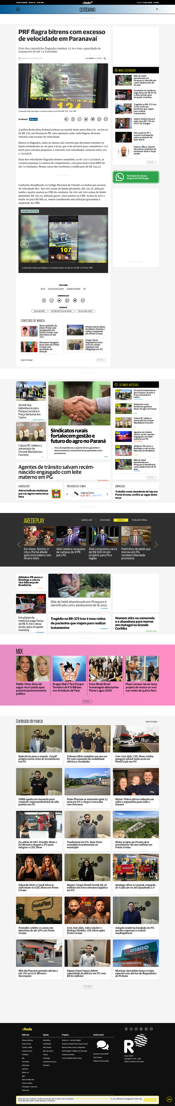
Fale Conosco (97, 1057)
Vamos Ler (25, 1072)
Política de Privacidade (101, 1061)
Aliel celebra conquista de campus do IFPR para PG (70, 552)
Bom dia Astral (48, 1051)
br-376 (43, 289)
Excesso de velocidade (56, 289)
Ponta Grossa (26, 1044)
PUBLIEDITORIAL (140, 520)
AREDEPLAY (34, 520)
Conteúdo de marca (49, 1062)
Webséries (25, 1090)
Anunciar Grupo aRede (101, 1054)
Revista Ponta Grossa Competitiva (73, 1047)
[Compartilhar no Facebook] (73, 119)
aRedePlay (46, 1040)
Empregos (46, 1058)
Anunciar (144, 2)
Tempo (45, 1054)
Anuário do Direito (68, 1054)
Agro (23, 1076)
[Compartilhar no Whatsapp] (99, 119)
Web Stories (47, 1047)
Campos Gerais (27, 1051)
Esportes (25, 1069)
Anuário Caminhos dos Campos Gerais (75, 1044)
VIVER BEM (105, 520)
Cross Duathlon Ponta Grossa (72, 1058)
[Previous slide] (67, 494)
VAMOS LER (86, 520)
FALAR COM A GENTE (85, 311)
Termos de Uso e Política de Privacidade (92, 1099)
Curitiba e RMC (27, 1047)
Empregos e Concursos (30, 1087)
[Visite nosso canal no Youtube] (136, 1029)
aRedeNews (47, 1044)
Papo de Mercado (28, 1080)
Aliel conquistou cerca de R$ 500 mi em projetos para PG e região (103, 554)
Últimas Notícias (27, 1040)
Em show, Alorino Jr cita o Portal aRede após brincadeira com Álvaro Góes (37, 554)
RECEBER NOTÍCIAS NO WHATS (61, 311)
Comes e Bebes (27, 1083)
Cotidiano (25, 1054)
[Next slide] (102, 244)
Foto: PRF (72, 111)
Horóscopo (25, 1065)
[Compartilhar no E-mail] (105, 119)
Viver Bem (25, 1062)
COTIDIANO (87, 9)
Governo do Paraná (73, 289)
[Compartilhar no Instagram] (79, 119)
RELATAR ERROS (39, 311)
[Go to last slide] (24, 244)
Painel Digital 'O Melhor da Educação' (74, 1051)
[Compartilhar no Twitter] (86, 119)
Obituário (46, 1065)
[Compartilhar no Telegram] (92, 119)
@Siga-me (33, 119)
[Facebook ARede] (126, 1029)
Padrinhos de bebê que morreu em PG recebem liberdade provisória (135, 554)
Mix (23, 1058)
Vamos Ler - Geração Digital (71, 1040)
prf (84, 289)
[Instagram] (131, 1029)
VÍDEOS (121, 520)
